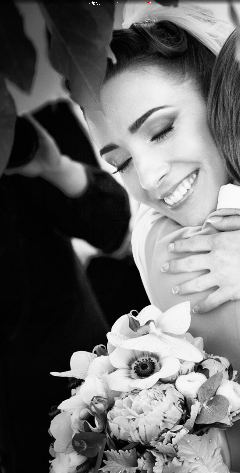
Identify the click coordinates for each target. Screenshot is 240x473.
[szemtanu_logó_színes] (96, 3)
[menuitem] (113, 3)
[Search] (145, 3)
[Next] (237, 236)
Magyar (141, 2)
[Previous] (3, 236)
